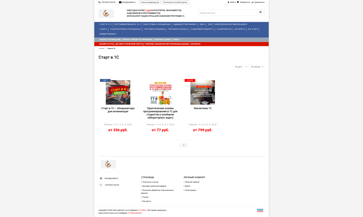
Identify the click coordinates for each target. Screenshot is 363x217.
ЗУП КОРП (239, 29)
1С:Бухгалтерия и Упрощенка (125, 29)
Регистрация (190, 190)
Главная (102, 48)
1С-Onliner (142, 210)
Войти (187, 186)
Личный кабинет (192, 182)
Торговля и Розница (154, 29)
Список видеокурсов (150, 2)
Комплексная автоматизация (230, 24)
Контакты (147, 201)
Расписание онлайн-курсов (175, 2)
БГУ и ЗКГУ (253, 29)
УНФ (210, 24)
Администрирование (185, 24)
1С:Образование (135, 213)
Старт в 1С (105, 24)
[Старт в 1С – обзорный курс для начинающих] (118, 92)
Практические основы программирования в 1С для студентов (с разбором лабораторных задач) (160, 113)
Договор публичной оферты (154, 186)
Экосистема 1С (203, 108)
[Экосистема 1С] (202, 92)
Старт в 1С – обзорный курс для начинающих (118, 110)
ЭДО (202, 24)
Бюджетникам (107, 34)
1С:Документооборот (201, 29)
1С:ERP (103, 29)
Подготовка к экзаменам (156, 24)
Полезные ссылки (151, 182)
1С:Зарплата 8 (224, 29)
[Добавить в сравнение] (122, 81)
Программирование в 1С (126, 24)
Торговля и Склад (177, 29)
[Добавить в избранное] (113, 81)
